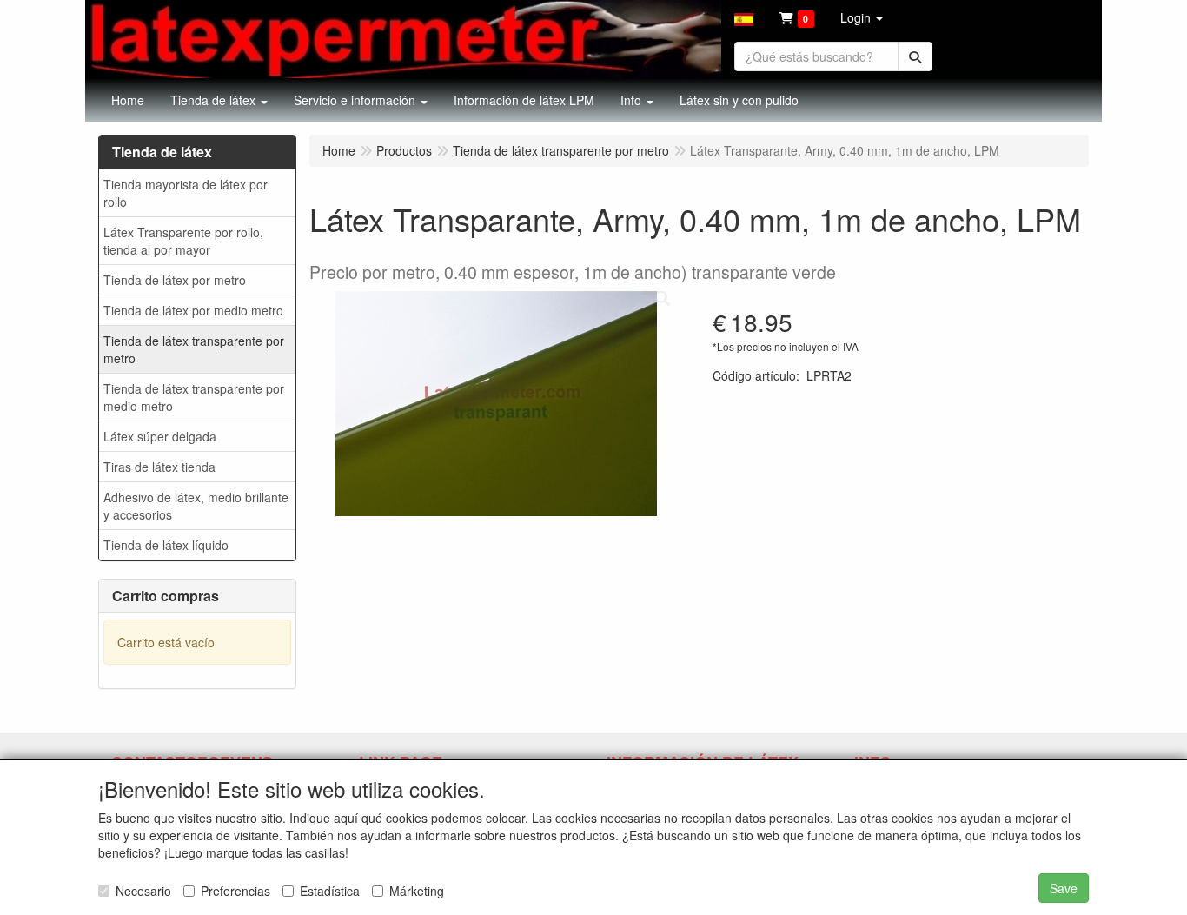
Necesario (143, 890)
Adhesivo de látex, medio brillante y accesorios (195, 505)
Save (1064, 888)
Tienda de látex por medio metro (193, 310)
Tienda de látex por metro (174, 279)
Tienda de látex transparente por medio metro (193, 397)
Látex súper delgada (159, 436)
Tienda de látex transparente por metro (193, 349)
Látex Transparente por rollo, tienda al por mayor (183, 240)
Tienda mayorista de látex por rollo (185, 193)
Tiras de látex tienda (159, 466)
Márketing (416, 890)
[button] (743, 17)
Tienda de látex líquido (166, 545)
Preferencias (235, 890)
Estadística (330, 890)
